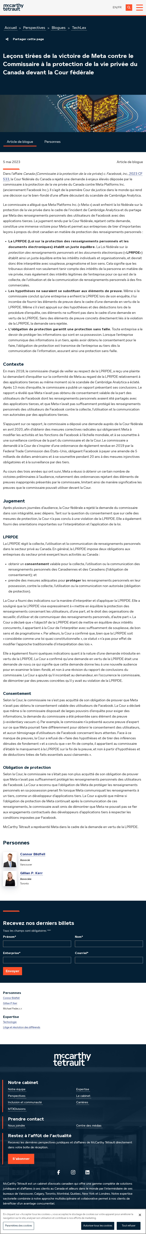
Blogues (59, 28)
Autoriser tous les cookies (97, 1226)
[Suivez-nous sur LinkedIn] (87, 1172)
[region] (73, 1221)
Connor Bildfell (32, 854)
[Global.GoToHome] (13, 7)
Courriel (81, 953)
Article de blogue (20, 142)
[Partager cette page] (7, 39)
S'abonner (21, 1159)
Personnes (52, 142)
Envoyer (12, 971)
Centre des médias (89, 1125)
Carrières (82, 1102)
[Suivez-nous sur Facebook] (58, 1172)
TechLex (79, 28)
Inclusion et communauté (25, 1102)
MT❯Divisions (17, 1109)
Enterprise (12, 953)
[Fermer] (140, 1215)
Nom (79, 937)
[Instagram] (73, 1172)
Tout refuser (128, 1226)
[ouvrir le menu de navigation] (139, 8)
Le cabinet (83, 1096)
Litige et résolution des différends (21, 1027)
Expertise (82, 1089)
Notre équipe (16, 1089)
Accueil (11, 28)
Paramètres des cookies (18, 1226)
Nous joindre (16, 1125)
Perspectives (34, 28)
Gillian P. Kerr (31, 873)
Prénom (9, 937)
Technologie (10, 1022)
